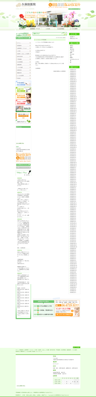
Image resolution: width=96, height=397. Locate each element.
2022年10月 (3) (73, 130)
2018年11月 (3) (73, 204)
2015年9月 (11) (73, 268)
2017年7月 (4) (73, 231)
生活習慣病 (20, 61)
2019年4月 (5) (73, 196)
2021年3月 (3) (73, 157)
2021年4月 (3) (73, 155)
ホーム (18, 42)
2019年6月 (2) (73, 192)
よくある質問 (20, 75)
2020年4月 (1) (73, 175)
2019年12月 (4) (73, 182)
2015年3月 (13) (73, 278)
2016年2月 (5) (73, 260)
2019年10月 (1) (73, 186)
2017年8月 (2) (73, 229)
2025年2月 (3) (73, 93)
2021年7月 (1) (73, 150)
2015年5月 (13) (73, 275)
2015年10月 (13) (73, 267)
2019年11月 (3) (73, 184)
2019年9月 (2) (73, 187)
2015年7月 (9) (73, 272)
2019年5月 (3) (73, 194)
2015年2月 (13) (73, 280)
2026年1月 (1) (73, 78)
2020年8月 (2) (73, 169)
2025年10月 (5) (73, 81)
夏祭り (71, 47)
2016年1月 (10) (73, 261)
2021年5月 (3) (73, 154)
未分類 (71, 36)
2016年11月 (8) (73, 245)
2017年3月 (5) (73, 238)
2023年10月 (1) (73, 111)
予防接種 (19, 59)
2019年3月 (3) (73, 197)
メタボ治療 (20, 67)
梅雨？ (71, 57)
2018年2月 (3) (73, 219)
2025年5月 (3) (73, 88)
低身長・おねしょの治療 (23, 53)
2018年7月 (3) (73, 211)
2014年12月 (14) (73, 283)
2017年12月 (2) (73, 223)
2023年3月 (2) (73, 121)
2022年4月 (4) (73, 138)
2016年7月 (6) (73, 251)
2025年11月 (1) (73, 79)
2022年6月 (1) (73, 135)
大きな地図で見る (20, 143)
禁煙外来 (19, 70)
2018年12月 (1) (73, 202)
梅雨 (71, 52)
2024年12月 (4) (73, 96)
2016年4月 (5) (73, 256)
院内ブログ (72, 38)
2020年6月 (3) (73, 172)
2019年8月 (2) (73, 189)
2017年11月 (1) (73, 224)
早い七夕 (72, 54)
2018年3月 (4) (73, 218)
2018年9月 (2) (73, 207)
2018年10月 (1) (73, 206)
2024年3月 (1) (73, 103)
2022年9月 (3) (73, 132)
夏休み (71, 45)
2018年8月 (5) (73, 209)
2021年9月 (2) (73, 148)
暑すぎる (72, 49)
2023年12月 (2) (73, 108)
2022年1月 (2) (73, 143)
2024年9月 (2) (73, 101)
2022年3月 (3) (73, 140)
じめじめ (72, 50)
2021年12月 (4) (73, 145)
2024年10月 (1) (73, 100)
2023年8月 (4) (73, 115)
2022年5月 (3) (73, 137)
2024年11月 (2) (73, 98)
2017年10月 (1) (73, 226)
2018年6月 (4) (73, 213)
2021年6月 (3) (73, 152)
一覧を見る (27, 175)
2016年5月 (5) (73, 255)
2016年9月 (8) (73, 248)
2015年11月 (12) (73, 265)
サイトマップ (39, 351)
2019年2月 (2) (73, 199)
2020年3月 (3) (73, 177)
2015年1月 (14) (73, 282)
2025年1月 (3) (73, 95)
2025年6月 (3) (73, 86)
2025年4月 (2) (73, 89)
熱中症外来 (20, 56)
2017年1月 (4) (73, 241)
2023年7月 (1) (73, 116)
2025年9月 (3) (73, 83)
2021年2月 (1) (73, 159)
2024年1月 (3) (73, 106)
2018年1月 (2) (73, 221)
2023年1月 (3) (73, 125)
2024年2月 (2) (73, 105)
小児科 (18, 51)
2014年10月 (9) (73, 287)
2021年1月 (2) (73, 160)
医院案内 (19, 45)
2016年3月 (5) (73, 258)
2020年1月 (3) (73, 181)
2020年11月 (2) (73, 164)
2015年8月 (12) (73, 270)
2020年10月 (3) (73, 165)
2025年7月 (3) (73, 84)
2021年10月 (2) (73, 147)
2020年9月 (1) (73, 167)
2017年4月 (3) (73, 236)
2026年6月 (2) (73, 71)
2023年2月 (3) (73, 123)
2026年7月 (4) (73, 69)
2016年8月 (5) (73, 250)
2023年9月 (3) (73, 113)
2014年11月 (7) (73, 285)
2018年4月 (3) (73, 216)
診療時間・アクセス (22, 48)
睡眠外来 (19, 72)
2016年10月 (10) (73, 246)
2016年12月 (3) (73, 243)
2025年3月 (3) (73, 91)
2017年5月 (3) (73, 235)
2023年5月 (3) (73, 120)
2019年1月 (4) (73, 201)
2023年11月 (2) (73, 110)
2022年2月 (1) (73, 142)
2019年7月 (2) (73, 191)
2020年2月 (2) (73, 179)
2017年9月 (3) (73, 228)
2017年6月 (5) (73, 233)
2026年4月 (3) (73, 74)
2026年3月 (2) (73, 76)
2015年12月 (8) (73, 263)
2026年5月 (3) (73, 73)
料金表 (18, 78)
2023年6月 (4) (73, 118)
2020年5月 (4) (73, 174)
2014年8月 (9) (73, 290)
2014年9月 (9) (73, 288)
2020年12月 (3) (73, 162)
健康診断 (19, 64)
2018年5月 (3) (73, 214)
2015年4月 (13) (73, 277)
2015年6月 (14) (73, 273)
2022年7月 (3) (73, 133)
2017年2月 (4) (73, 240)
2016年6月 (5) (73, 253)
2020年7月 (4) (73, 170)
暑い (71, 55)
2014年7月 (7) (73, 292)
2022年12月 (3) (73, 127)
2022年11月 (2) (73, 128)
